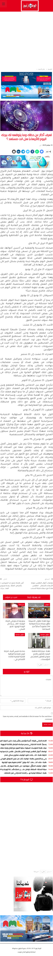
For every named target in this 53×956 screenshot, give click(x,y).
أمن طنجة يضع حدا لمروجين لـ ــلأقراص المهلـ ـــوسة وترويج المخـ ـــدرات (12, 586)
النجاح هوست (22, 951)
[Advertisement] (26, 39)
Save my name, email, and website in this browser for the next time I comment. (27, 718)
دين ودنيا (21, 604)
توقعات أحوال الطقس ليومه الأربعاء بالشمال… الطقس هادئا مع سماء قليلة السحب (42, 586)
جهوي (47, 604)
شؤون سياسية (45, 634)
